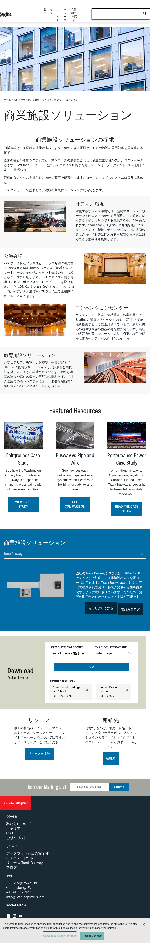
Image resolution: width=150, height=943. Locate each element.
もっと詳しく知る (100, 608)
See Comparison (75, 504)
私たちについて (18, 823)
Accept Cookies (92, 935)
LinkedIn (14, 915)
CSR (9, 832)
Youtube (20, 915)
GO (91, 667)
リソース (11, 846)
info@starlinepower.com (25, 896)
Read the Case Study (127, 509)
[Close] (143, 924)
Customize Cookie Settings (60, 935)
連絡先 (110, 758)
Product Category (67, 647)
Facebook (8, 915)
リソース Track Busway (24, 862)
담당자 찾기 (15, 837)
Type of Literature (111, 647)
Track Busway (13, 553)
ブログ (11, 867)
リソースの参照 (39, 754)
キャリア (13, 828)
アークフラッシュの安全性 (27, 853)
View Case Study (23, 504)
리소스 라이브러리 (21, 857)
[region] (75, 930)
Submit (119, 787)
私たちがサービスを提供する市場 (31, 99)
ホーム (7, 99)
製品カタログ (130, 609)
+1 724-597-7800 (19, 892)
